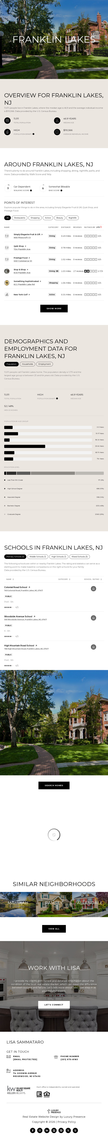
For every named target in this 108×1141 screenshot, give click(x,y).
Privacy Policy (67, 1121)
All (8, 218)
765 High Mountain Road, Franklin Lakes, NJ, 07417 (26, 649)
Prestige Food (21, 258)
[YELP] (75, 1130)
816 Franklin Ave (22, 273)
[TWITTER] (68, 1130)
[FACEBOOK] (32, 1130)
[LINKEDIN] (47, 1130)
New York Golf (21, 294)
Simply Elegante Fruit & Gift (27, 234)
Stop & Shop (20, 269)
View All (54, 929)
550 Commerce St (23, 261)
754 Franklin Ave (22, 249)
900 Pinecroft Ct (22, 237)
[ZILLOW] (54, 1130)
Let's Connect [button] (54, 1005)
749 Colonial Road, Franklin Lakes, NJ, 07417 (23, 590)
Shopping (36, 218)
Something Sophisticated (26, 281)
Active (49, 218)
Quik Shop (19, 246)
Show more (54, 308)
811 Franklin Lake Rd (24, 284)
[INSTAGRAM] (39, 1130)
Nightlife (74, 218)
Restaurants (20, 218)
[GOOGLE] (61, 1130)
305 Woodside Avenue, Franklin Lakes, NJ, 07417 (25, 620)
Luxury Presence (74, 1116)
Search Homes (54, 785)
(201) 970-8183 (69, 1059)
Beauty (60, 218)
